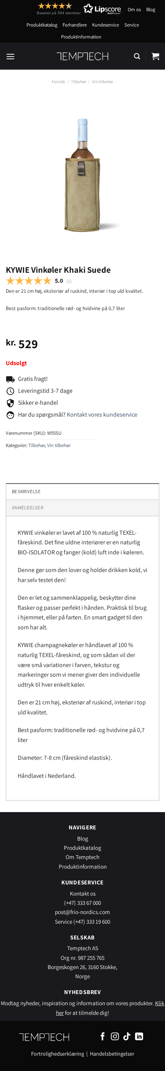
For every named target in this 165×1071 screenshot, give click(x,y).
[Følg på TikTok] (127, 1037)
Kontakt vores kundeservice (102, 414)
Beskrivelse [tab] (26, 491)
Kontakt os (83, 893)
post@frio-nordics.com (82, 912)
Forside (58, 81)
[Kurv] (155, 56)
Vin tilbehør (102, 81)
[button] (64, 8)
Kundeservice (105, 25)
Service (131, 25)
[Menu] (10, 56)
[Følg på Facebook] (103, 1037)
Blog (150, 9)
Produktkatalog (41, 25)
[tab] (82, 507)
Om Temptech (82, 857)
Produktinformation (81, 36)
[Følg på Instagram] (115, 1037)
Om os (134, 9)
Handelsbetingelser (112, 1053)
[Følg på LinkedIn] (139, 1037)
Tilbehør (78, 81)
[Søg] (137, 56)
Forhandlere (75, 25)
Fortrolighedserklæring (57, 1053)
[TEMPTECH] (83, 56)
